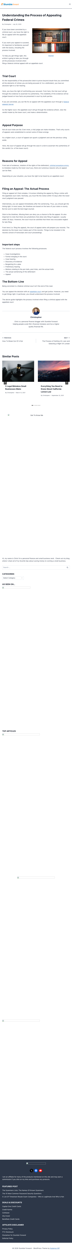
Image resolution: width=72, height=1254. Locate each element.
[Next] (66, 382)
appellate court (35, 292)
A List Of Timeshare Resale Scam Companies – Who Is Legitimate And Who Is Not (33, 1197)
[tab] (32, 405)
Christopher (7, 24)
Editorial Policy (7, 1238)
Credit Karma (7, 1210)
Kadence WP (55, 1248)
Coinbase (5, 1213)
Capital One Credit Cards (11, 1206)
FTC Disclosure (8, 1232)
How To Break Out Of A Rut (12, 339)
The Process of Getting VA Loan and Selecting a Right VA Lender (56, 341)
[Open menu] (70, 4)
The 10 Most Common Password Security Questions (21, 1193)
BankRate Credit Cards (11, 1219)
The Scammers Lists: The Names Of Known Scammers (23, 1190)
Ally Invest (6, 1216)
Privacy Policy (7, 1229)
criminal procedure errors (59, 165)
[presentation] (18, 371)
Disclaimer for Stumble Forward (14, 1235)
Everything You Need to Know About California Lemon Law (51, 389)
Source (51, 56)
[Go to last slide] (5, 382)
